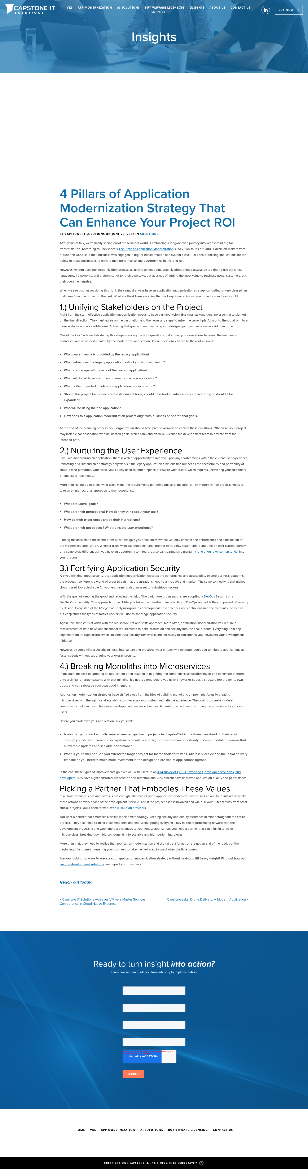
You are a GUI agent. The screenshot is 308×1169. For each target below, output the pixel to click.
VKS (70, 7)
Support (158, 12)
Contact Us (240, 7)
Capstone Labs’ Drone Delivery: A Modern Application (206, 899)
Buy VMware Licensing (165, 7)
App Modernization (95, 7)
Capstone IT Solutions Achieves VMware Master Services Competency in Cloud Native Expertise (102, 901)
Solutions (149, 234)
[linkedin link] (265, 10)
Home (80, 1130)
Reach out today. (76, 882)
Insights (197, 7)
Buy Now (286, 10)
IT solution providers (131, 808)
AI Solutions (128, 7)
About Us (217, 7)
